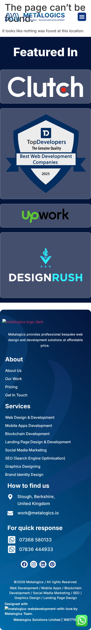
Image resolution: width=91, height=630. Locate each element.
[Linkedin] (42, 564)
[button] (82, 17)
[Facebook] (24, 564)
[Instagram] (33, 564)
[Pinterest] (52, 564)
